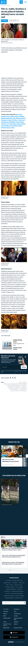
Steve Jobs (19, 114)
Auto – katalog (19, 587)
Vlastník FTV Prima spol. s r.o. (7, 624)
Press (15, 611)
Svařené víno (7, 591)
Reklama (5, 613)
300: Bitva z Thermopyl (18, 120)
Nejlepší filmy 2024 (17, 580)
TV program (15, 582)
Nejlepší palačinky (9, 598)
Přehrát (5, 498)
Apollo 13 (17, 116)
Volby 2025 (19, 589)
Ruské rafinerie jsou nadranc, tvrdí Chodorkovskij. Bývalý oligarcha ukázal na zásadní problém (13, 563)
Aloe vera (7, 593)
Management (16, 609)
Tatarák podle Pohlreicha (18, 591)
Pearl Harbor (13, 124)
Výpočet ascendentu (9, 595)
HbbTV (4, 615)
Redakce (16, 624)
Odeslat (24, 367)
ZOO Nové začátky (9, 587)
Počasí (11, 585)
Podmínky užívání (6, 618)
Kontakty (16, 615)
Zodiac (18, 124)
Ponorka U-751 (5, 124)
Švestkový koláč (19, 598)
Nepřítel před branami (7, 118)
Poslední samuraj (5, 127)
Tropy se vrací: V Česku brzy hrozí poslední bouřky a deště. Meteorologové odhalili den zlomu (13, 556)
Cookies (5, 621)
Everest (9, 120)
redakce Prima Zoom (13, 21)
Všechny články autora (17, 348)
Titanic (13, 127)
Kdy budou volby (18, 585)
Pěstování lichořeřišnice (17, 593)
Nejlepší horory (7, 582)
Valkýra (12, 116)
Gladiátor (7, 125)
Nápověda (16, 621)
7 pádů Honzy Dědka (11, 589)
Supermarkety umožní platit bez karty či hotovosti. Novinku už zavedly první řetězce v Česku (13, 549)
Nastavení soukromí (18, 627)
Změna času (22, 582)
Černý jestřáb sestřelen (16, 125)
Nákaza (22, 116)
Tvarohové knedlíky (19, 595)
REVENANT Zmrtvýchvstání (16, 122)
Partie (7, 585)
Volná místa (5, 611)
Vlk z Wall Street (17, 118)
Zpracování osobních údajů (18, 619)
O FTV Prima (5, 609)
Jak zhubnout (9, 580)
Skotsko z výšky (6, 500)
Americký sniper (5, 116)
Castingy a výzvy (17, 613)
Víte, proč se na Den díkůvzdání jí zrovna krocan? (10, 460)
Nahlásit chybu (6, 627)
